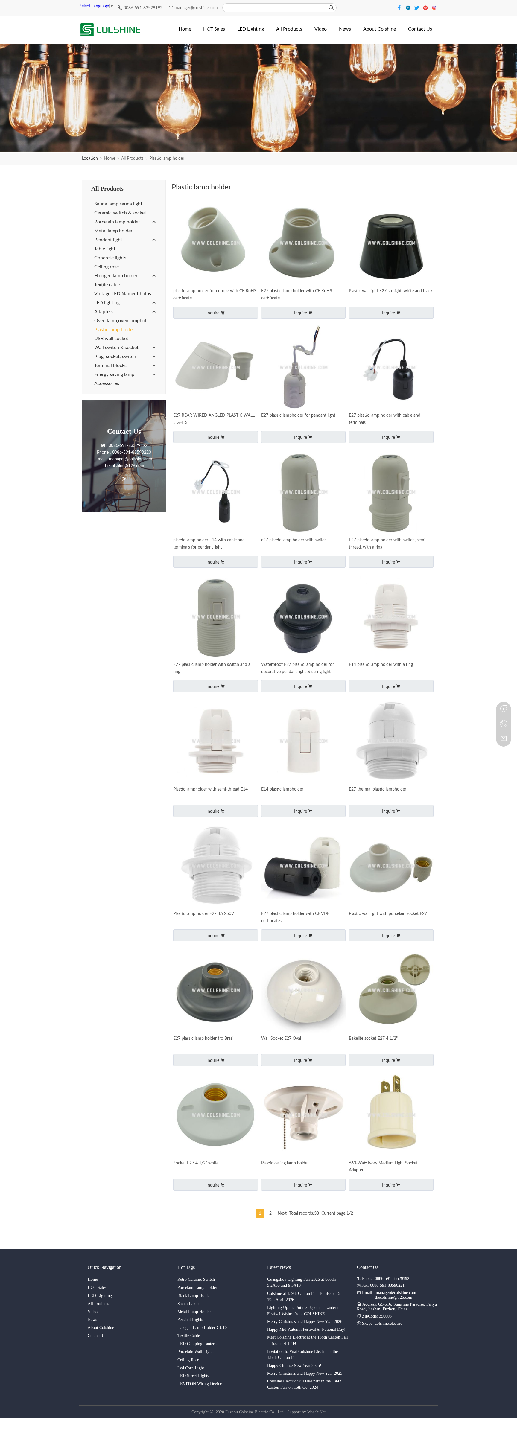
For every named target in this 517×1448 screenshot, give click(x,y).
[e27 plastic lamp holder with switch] (303, 492)
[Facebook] (400, 7)
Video (93, 1312)
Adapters (103, 311)
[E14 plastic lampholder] (303, 742)
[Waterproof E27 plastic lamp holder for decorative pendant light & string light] (303, 617)
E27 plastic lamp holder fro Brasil (203, 1038)
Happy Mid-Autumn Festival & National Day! (306, 1329)
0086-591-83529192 (144, 8)
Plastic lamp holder (166, 158)
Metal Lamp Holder (194, 1312)
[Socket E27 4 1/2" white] (215, 1115)
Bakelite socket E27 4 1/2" (373, 1038)
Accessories (106, 383)
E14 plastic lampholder (282, 789)
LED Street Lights (193, 1376)
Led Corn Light (190, 1368)
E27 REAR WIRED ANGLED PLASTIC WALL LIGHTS (214, 419)
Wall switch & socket (116, 347)
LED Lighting (100, 1295)
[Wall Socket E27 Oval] (303, 991)
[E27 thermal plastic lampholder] (391, 742)
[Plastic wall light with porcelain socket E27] (391, 866)
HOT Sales (97, 1287)
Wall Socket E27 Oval (281, 1038)
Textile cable (107, 284)
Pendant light (108, 239)
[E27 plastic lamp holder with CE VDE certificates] (303, 866)
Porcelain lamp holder (117, 222)
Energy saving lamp (114, 374)
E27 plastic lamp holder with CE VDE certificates (295, 917)
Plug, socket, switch (115, 356)
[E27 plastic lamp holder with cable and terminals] (391, 368)
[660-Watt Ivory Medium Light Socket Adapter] (391, 1115)
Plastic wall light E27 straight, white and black (391, 291)
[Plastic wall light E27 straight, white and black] (391, 243)
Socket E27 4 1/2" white (195, 1163)
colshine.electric (388, 1323)
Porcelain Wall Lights (195, 1352)
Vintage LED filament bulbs (122, 293)
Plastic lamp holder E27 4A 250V (203, 914)
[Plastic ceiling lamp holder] (303, 1115)
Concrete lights (110, 257)
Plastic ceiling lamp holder (285, 1163)
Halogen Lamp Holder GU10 (202, 1327)
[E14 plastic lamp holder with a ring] (391, 617)
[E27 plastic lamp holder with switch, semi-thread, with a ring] (391, 492)
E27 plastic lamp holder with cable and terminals (384, 419)
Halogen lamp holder (116, 275)
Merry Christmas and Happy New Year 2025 (304, 1373)
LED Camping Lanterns (197, 1344)
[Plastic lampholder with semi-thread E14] (215, 742)
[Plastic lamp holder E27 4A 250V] (215, 866)
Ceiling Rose (188, 1360)
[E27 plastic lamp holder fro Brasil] (215, 991)
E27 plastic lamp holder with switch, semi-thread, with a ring (388, 543)
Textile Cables (189, 1335)
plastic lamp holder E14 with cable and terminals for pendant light (209, 543)
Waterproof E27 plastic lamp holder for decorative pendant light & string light (297, 668)
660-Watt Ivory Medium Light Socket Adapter (383, 1167)
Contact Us (97, 1335)
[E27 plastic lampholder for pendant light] (303, 368)
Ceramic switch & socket (120, 213)
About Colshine (101, 1327)
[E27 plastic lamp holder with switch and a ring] (215, 617)
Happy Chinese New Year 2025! (294, 1365)
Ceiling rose (106, 266)
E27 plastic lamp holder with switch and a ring (211, 668)
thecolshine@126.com (393, 1297)
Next (282, 1213)
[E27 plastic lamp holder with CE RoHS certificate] (303, 243)
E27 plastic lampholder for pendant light (298, 415)
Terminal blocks (110, 365)
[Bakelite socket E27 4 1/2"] (391, 991)
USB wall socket (111, 338)
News (92, 1319)
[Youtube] (426, 7)
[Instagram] (434, 7)
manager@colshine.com (196, 8)
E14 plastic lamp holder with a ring (381, 665)
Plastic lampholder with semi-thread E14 (210, 789)
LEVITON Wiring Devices (200, 1384)
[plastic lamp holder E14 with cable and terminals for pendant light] (215, 492)
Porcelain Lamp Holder (197, 1287)
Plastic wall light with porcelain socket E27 (388, 914)
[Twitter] (417, 7)
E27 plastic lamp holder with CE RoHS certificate (296, 294)
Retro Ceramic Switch (196, 1279)
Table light (104, 248)
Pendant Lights (190, 1319)
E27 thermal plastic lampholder (377, 789)
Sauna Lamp (188, 1303)
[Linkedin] (409, 7)
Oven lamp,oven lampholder (123, 320)
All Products (132, 158)
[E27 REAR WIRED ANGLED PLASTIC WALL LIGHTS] (215, 368)
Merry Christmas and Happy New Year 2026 (304, 1321)
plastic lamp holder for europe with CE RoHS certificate (214, 294)
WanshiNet (316, 1412)
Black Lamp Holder (194, 1295)
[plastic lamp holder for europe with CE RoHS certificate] (215, 243)
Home (109, 158)
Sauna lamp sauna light (118, 204)
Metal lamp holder (113, 231)
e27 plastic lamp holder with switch (294, 540)
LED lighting (107, 302)
